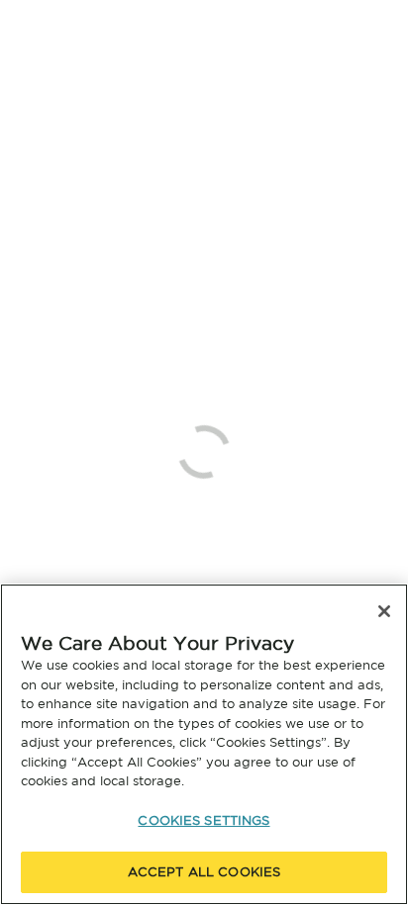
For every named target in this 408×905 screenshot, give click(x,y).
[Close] (384, 611)
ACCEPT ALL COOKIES (204, 871)
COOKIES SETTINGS (203, 820)
